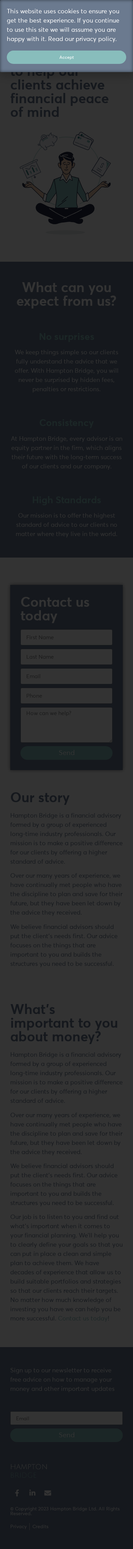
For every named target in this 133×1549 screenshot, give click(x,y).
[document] (66, 774)
